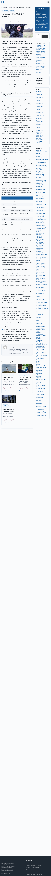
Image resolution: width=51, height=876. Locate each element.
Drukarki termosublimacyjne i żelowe (40, 192)
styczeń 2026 (39, 102)
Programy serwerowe (41, 356)
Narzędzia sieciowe (40, 275)
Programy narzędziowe (41, 355)
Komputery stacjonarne (41, 254)
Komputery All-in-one (41, 252)
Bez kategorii (39, 177)
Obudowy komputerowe (41, 284)
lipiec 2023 (38, 138)
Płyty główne (39, 298)
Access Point (39, 150)
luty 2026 (38, 100)
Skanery (38, 364)
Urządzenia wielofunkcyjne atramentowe (39, 397)
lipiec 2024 (38, 120)
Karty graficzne (39, 242)
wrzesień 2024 (39, 117)
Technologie (39, 384)
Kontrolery (5, 10)
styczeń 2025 (39, 111)
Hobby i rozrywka (40, 233)
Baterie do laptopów (40, 172)
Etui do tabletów (39, 210)
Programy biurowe (40, 347)
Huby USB (38, 234)
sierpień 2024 (39, 118)
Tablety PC (38, 382)
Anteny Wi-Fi (39, 169)
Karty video (38, 246)
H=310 (37, 231)
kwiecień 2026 (39, 97)
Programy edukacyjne (41, 352)
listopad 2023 (39, 132)
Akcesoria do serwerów (41, 163)
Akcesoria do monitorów (42, 157)
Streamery (38, 376)
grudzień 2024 (39, 112)
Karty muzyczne (40, 243)
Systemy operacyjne (41, 379)
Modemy (38, 269)
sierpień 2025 (39, 105)
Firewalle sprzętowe (40, 213)
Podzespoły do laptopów (42, 308)
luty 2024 (38, 127)
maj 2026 (38, 96)
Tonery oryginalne (40, 385)
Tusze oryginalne (40, 393)
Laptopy (38, 260)
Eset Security (39, 209)
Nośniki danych (39, 279)
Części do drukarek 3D (41, 181)
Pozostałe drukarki (40, 325)
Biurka (37, 178)
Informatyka (39, 236)
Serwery (28, 374)
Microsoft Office (39, 264)
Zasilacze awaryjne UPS (41, 411)
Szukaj (37, 34)
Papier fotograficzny (41, 290)
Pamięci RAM (39, 289)
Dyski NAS (38, 195)
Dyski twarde (39, 201)
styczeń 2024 (39, 129)
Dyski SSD (38, 200)
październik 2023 (40, 133)
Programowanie (39, 343)
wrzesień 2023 (39, 135)
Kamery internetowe (40, 239)
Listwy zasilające (40, 261)
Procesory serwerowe (41, 340)
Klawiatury (38, 251)
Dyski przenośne (40, 197)
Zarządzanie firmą (40, 409)
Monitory (38, 270)
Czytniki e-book (39, 183)
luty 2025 (38, 109)
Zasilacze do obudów (41, 414)
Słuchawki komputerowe (42, 365)
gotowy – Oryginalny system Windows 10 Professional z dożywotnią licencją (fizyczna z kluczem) (41, 224)
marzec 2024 (39, 126)
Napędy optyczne (40, 273)
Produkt (12, 10)
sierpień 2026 (39, 91)
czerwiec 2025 (39, 106)
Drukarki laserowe (40, 189)
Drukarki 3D (39, 186)
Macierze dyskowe (40, 263)
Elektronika (38, 206)
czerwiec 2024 (39, 121)
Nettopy (38, 276)
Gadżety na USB (40, 216)
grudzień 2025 (39, 103)
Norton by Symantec (41, 278)
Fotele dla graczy (40, 215)
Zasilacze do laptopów (41, 412)
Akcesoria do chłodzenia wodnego (33, 865)
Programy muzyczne (41, 353)
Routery (11, 374)
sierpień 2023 (39, 136)
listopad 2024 (39, 114)
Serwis (37, 362)
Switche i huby (7, 407)
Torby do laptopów (40, 388)
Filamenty (38, 212)
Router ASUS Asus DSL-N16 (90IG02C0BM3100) (8, 379)
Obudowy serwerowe (41, 286)
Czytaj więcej (6, 390)
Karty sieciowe (39, 245)
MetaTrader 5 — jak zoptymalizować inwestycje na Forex (40, 47)
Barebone (38, 171)
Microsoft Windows (40, 266)
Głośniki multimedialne (41, 219)
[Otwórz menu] (48, 2)
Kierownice (38, 249)
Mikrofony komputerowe (42, 267)
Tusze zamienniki (40, 394)
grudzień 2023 (39, 130)
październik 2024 (40, 115)
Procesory (38, 338)
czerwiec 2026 (39, 94)
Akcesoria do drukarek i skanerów (33, 867)
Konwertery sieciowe (41, 257)
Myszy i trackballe (40, 272)
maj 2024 (38, 123)
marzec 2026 (39, 99)
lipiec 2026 (38, 93)
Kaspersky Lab (39, 248)
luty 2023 (38, 142)
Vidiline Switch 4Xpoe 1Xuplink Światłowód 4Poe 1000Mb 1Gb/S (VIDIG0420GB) (8, 412)
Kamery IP (38, 240)
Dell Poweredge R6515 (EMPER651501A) (25, 378)
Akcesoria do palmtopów (42, 159)
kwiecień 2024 (39, 124)
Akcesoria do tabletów (41, 165)
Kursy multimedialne (40, 258)
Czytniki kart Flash (40, 185)
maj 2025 (38, 108)
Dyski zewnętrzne (40, 203)
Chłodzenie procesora (41, 180)
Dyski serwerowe (40, 198)
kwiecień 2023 (39, 141)
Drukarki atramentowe (41, 188)
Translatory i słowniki (41, 390)
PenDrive (38, 295)
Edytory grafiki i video (41, 204)
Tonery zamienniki (40, 387)
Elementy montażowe (41, 207)
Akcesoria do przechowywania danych (34, 874)
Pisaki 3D (38, 296)
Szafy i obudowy (40, 380)
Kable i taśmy (39, 237)
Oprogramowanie (40, 287)
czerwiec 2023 (39, 139)
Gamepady (38, 218)
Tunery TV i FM (39, 391)
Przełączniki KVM (40, 358)
